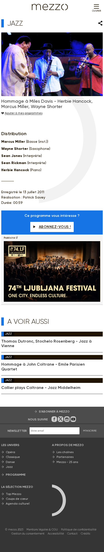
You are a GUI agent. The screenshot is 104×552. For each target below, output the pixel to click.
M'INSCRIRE (90, 430)
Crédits (85, 533)
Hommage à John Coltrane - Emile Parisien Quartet (43, 366)
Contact (72, 533)
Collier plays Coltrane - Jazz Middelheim (41, 387)
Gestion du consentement (27, 533)
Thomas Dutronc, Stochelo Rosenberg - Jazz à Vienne (46, 343)
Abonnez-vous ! (55, 227)
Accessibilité (56, 533)
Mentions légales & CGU (42, 529)
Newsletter (17, 431)
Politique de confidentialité (78, 529)
